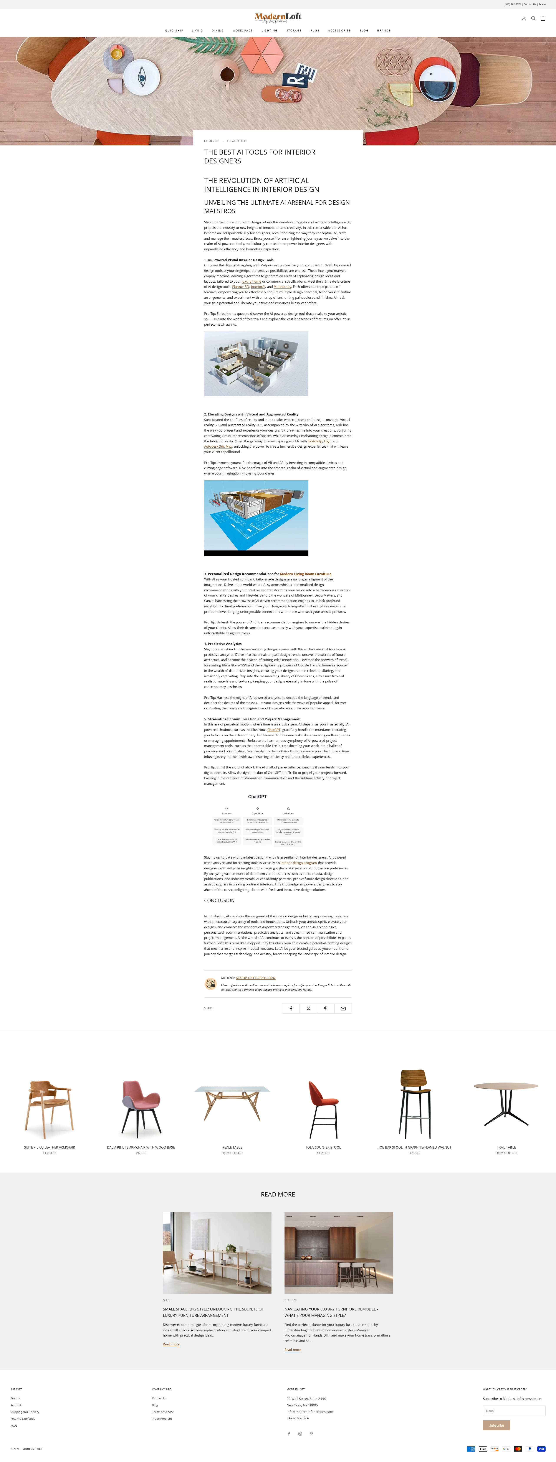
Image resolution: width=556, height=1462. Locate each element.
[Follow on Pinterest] (311, 1434)
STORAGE (294, 30)
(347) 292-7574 (513, 4)
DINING (218, 30)
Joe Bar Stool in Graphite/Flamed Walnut (415, 1147)
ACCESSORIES (339, 30)
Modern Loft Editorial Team (256, 978)
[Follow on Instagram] (300, 1434)
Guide (167, 1300)
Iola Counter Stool (323, 1147)
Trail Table (506, 1147)
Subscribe (496, 1425)
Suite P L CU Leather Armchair (49, 1147)
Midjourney (282, 286)
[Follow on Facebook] (289, 1434)
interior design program (299, 862)
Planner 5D (240, 286)
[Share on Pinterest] (325, 1008)
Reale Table (232, 1147)
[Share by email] (343, 1008)
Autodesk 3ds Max (218, 446)
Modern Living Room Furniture (305, 574)
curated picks (237, 141)
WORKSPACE (243, 30)
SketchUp (315, 441)
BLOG (364, 30)
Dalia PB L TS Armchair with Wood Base (141, 1147)
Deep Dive (291, 1300)
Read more (171, 1344)
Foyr (327, 441)
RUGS (315, 30)
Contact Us (530, 4)
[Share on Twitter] (308, 1008)
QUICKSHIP (174, 30)
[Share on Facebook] (291, 1008)
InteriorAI (258, 286)
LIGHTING (269, 30)
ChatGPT (273, 729)
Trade (542, 4)
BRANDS (384, 30)
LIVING (197, 30)
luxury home (251, 281)
